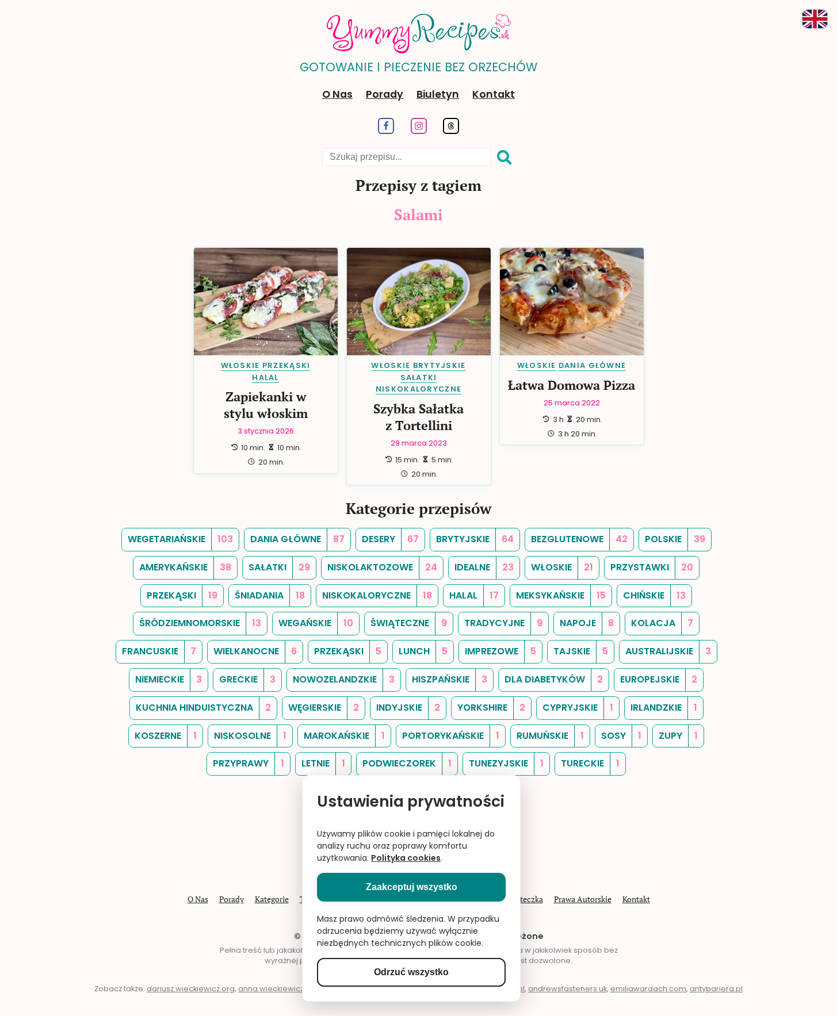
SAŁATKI (418, 377)
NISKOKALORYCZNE (418, 389)
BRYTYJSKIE (439, 365)
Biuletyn (437, 94)
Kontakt (493, 94)
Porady (384, 94)
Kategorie (272, 899)
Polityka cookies (406, 858)
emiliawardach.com (648, 989)
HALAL (265, 377)
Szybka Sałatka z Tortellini (418, 417)
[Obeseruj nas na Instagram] (418, 130)
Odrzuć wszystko (411, 972)
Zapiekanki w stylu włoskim (266, 404)
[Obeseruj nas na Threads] (451, 130)
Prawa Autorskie (582, 899)
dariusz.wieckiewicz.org (191, 989)
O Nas (337, 94)
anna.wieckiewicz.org (278, 989)
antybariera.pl (716, 989)
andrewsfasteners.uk (567, 989)
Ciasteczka (524, 899)
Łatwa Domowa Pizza (571, 385)
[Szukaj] (504, 157)
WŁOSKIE (240, 365)
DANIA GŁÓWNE (592, 365)
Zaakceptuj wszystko (411, 887)
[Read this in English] (815, 19)
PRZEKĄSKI (286, 365)
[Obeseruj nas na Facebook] (386, 130)
